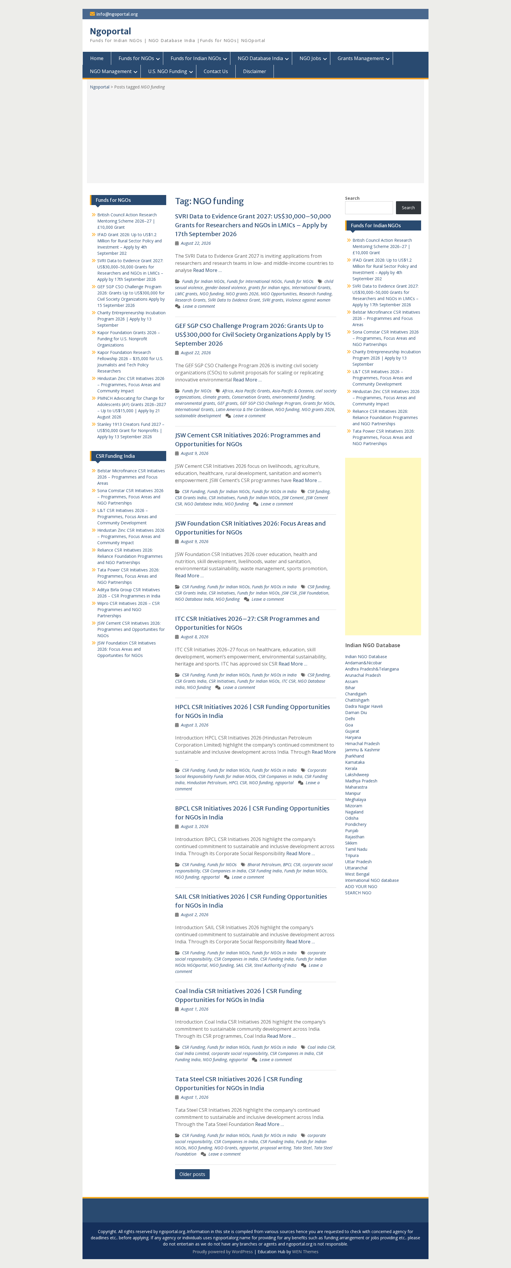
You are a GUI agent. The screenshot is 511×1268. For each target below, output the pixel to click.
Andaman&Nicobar (363, 663)
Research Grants (190, 300)
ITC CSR (288, 681)
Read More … (207, 270)
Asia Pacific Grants (252, 391)
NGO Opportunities (279, 294)
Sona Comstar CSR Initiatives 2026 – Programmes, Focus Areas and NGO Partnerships (385, 338)
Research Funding (315, 294)
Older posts (192, 1174)
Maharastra (356, 787)
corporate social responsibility (239, 1053)
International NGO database (372, 880)
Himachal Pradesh (362, 743)
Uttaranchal (356, 868)
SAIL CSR (244, 965)
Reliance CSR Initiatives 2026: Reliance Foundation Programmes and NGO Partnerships (385, 417)
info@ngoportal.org (117, 14)
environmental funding (293, 397)
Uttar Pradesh (358, 861)
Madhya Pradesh (361, 781)
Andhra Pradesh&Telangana (372, 669)
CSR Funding (193, 491)
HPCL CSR (238, 782)
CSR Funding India (265, 871)
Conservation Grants (251, 397)
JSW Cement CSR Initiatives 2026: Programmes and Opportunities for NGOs (131, 629)
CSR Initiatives (222, 497)
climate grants (216, 397)
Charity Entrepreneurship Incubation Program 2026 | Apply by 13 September (386, 358)
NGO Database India (260, 58)
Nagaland (354, 812)
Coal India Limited (192, 1053)
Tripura (352, 855)
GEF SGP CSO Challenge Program (270, 403)
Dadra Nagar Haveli (364, 706)
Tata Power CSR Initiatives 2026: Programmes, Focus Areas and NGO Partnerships (383, 437)
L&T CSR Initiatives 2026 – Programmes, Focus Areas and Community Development (382, 378)
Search (352, 198)
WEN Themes (305, 1251)
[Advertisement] (255, 134)
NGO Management (111, 71)
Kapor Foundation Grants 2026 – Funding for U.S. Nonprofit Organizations (128, 339)
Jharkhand (354, 756)
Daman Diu (356, 712)
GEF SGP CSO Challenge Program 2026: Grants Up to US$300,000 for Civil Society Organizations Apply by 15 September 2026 (253, 334)
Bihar (350, 687)
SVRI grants (272, 300)
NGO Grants (225, 1148)
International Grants (311, 287)
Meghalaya (355, 799)
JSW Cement (293, 497)
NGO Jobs (310, 58)
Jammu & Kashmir (362, 750)
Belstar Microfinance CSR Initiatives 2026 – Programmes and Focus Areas (386, 318)
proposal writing (275, 1148)
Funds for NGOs (136, 58)
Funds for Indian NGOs (196, 58)
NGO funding (212, 294)
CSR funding (318, 491)
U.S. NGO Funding (167, 71)
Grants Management (361, 58)
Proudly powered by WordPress (223, 1251)
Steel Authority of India (275, 965)
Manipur (353, 793)
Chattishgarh (357, 700)
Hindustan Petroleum (207, 782)
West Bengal (357, 874)
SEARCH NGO (358, 892)
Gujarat (352, 731)
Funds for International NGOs (254, 281)
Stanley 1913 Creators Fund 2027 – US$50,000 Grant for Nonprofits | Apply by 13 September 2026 (130, 430)
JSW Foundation (313, 593)
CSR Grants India (190, 497)
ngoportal (284, 782)
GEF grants (227, 403)
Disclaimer (254, 71)
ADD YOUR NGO (361, 886)
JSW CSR (289, 593)
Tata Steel (302, 1148)
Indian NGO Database (366, 656)
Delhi (350, 718)
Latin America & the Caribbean (244, 409)
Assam (351, 681)
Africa (227, 391)
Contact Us (216, 71)
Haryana (353, 737)
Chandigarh (356, 694)
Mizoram (353, 805)
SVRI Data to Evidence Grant (234, 300)
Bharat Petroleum (264, 864)
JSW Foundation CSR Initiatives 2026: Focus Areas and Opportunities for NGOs (126, 649)
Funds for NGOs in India (274, 491)
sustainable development (198, 415)
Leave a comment (199, 306)
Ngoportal (110, 31)
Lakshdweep (357, 774)
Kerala (351, 768)
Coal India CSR (321, 1047)
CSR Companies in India (280, 776)
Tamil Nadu (356, 849)
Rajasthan (354, 837)
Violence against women (308, 300)
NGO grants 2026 (242, 294)
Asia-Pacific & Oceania (292, 391)
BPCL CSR (291, 864)
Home (97, 58)
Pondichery (355, 824)
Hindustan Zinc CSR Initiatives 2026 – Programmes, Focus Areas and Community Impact (386, 398)
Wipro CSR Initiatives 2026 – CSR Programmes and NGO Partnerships (128, 609)
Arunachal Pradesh (363, 675)
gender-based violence (225, 287)
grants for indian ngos (269, 287)
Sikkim (351, 843)
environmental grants (195, 403)
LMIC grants (186, 294)
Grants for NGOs (318, 403)
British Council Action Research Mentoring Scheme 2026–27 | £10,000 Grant (382, 246)
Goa (349, 725)
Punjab (351, 830)
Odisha (351, 818)
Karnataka (355, 762)
